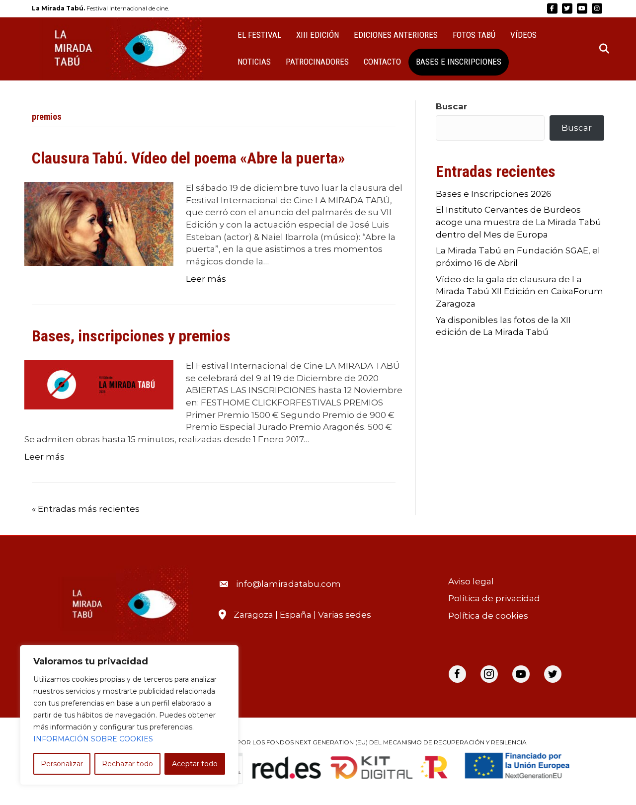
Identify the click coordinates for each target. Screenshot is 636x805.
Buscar (451, 106)
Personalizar (62, 763)
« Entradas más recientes (86, 509)
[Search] (598, 48)
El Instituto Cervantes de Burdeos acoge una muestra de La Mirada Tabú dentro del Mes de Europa (518, 222)
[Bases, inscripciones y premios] (98, 384)
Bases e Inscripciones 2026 (494, 194)
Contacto (382, 62)
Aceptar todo (195, 763)
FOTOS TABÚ (474, 35)
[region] (129, 715)
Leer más (206, 279)
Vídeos (523, 35)
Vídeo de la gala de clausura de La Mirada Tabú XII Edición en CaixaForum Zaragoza (519, 291)
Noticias (254, 62)
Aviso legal (471, 581)
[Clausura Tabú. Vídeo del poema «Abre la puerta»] (98, 223)
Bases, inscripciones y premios (131, 335)
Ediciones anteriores (396, 35)
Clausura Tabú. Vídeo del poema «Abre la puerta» (188, 158)
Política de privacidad (494, 598)
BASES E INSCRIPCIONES (458, 62)
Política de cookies (488, 616)
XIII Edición (317, 35)
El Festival (259, 35)
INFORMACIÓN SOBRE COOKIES (93, 738)
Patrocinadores (317, 62)
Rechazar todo (127, 763)
